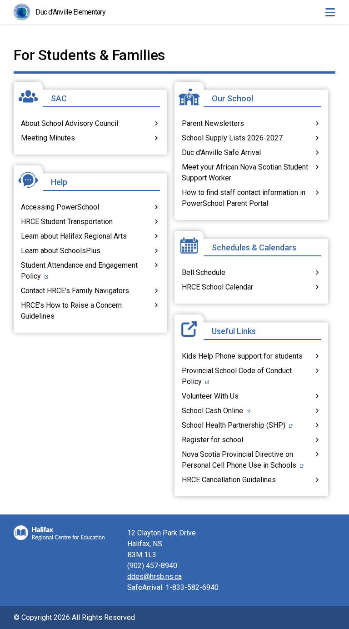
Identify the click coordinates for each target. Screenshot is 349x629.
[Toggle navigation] (329, 12)
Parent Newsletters (213, 123)
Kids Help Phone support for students (242, 356)
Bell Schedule (203, 272)
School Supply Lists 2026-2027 (232, 138)
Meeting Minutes (48, 138)
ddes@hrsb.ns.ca (154, 576)
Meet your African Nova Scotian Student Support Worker (245, 172)
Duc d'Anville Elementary (70, 12)
